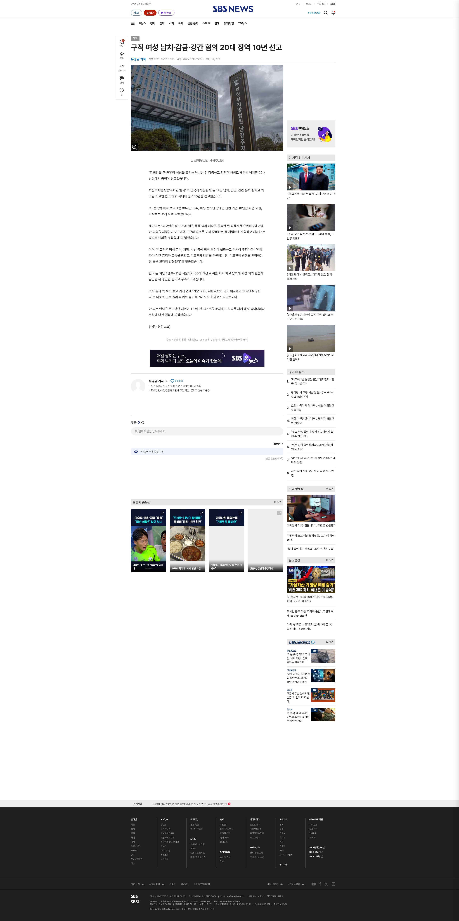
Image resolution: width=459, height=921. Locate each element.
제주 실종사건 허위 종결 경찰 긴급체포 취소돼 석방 (176, 385)
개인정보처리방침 (202, 884)
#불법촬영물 (314, 12)
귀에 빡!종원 (255, 829)
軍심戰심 (194, 824)
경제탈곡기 (291, 670)
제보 (281, 829)
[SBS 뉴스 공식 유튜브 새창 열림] (314, 884)
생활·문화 (193, 23)
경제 (162, 23)
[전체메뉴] (132, 23)
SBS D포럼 (314, 856)
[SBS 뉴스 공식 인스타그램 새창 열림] (333, 884)
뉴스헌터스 (165, 829)
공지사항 (283, 864)
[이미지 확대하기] (134, 147)
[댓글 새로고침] (142, 422)
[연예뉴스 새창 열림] (311, 133)
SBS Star (314, 852)
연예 (216, 23)
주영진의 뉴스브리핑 (170, 842)
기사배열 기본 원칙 (262, 904)
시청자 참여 (156, 884)
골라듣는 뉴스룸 (197, 844)
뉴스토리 (164, 855)
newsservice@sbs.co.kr (230, 901)
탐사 (222, 861)
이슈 (133, 863)
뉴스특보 (164, 859)
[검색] (325, 12)
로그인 (308, 4)
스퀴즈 (312, 837)
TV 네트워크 (136, 859)
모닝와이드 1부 (167, 833)
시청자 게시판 (286, 855)
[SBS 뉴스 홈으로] (233, 9)
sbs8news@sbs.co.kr (236, 896)
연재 (222, 818)
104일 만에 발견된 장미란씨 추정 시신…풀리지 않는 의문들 (180, 390)
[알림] (333, 13)
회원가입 (321, 4)
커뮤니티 (313, 833)
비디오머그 (255, 818)
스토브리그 (255, 837)
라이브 (282, 833)
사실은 (223, 824)
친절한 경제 (225, 833)
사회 (171, 23)
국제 (180, 23)
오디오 (193, 838)
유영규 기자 (156, 381)
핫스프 (289, 709)
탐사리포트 (225, 851)
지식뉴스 (313, 824)
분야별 (134, 818)
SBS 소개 (137, 884)
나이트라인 (165, 850)
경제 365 (224, 837)
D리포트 (224, 842)
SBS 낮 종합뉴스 (197, 857)
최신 (133, 824)
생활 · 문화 (135, 846)
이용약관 (185, 884)
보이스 (193, 848)
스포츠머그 (255, 824)
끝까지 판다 (225, 857)
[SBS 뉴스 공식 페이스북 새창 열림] (320, 884)
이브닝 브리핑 (196, 829)
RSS (282, 850)
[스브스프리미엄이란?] (313, 642)
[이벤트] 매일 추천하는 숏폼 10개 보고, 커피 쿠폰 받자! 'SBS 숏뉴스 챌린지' (189, 803)
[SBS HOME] (333, 3)
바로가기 (283, 818)
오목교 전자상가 (257, 857)
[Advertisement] (207, 480)
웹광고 (172, 884)
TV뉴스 (242, 23)
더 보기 (277, 501)
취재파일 (229, 23)
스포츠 (206, 23)
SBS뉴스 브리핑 (197, 852)
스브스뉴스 (255, 846)
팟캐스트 (313, 829)
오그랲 (289, 690)
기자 (281, 842)
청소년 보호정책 (280, 904)
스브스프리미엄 (316, 818)
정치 (152, 23)
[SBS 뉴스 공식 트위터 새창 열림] (326, 884)
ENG (298, 4)
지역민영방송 (296, 884)
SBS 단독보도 (226, 829)
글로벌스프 (291, 651)
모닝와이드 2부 (167, 837)
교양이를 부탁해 (257, 833)
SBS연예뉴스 (315, 847)
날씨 (281, 824)
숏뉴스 (282, 837)
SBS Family (275, 884)
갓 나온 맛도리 (256, 852)
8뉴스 (142, 23)
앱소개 (282, 846)
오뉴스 (164, 846)
